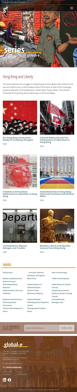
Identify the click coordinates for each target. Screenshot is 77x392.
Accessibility (6, 374)
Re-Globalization (58, 299)
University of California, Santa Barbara (14, 2)
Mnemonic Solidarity (35, 293)
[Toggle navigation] (71, 7)
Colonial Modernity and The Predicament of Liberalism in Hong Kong (54, 139)
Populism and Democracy (12, 299)
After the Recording (59, 272)
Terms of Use (7, 372)
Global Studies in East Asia (13, 290)
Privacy (20, 372)
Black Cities (31, 278)
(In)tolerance (8, 272)
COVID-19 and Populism (60, 278)
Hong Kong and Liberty (60, 290)
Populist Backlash (34, 299)
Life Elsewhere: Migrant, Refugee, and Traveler (15, 246)
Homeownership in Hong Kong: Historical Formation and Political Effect (57, 193)
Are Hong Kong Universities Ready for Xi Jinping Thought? (18, 138)
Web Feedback (22, 374)
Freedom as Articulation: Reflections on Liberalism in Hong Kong (20, 193)
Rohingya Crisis (57, 302)
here (52, 93)
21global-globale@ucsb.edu (13, 363)
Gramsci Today (33, 290)
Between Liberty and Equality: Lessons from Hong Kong (55, 246)
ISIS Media (7, 293)
